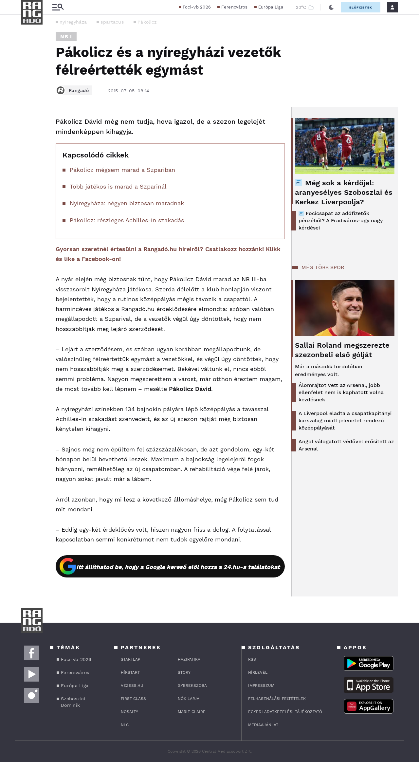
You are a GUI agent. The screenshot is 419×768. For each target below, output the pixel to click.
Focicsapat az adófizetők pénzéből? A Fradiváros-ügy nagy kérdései (341, 220)
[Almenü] (58, 7)
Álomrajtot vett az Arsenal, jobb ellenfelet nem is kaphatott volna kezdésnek (341, 392)
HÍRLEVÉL (257, 672)
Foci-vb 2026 (197, 7)
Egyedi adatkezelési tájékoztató (285, 711)
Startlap (130, 659)
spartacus (112, 22)
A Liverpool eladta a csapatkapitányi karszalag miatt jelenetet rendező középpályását (345, 420)
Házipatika (189, 659)
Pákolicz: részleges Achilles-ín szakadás (127, 220)
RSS (252, 659)
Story (184, 672)
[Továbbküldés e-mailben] (28, 141)
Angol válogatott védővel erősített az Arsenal (346, 445)
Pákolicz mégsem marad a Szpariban (122, 169)
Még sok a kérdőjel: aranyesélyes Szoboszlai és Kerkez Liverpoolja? (343, 192)
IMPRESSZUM (261, 685)
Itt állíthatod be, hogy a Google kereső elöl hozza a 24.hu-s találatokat (178, 566)
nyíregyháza (73, 22)
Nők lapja (188, 698)
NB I (66, 36)
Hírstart (130, 672)
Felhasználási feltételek (277, 698)
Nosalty (129, 711)
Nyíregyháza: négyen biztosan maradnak (127, 203)
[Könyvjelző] (28, 161)
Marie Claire (192, 711)
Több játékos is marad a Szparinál (118, 186)
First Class (133, 698)
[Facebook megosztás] (28, 124)
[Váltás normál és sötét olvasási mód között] (331, 7)
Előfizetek (360, 7)
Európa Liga (270, 7)
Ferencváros (234, 7)
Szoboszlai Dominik (73, 702)
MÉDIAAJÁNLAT (263, 724)
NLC (125, 724)
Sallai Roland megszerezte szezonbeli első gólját (342, 350)
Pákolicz (146, 22)
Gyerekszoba (192, 685)
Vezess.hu (132, 685)
